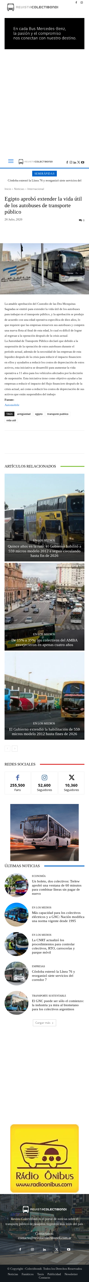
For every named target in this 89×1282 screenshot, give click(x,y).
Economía (39, 876)
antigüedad (24, 414)
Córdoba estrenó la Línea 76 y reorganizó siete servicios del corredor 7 (44, 182)
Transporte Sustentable (49, 996)
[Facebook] (76, 2)
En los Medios (44, 540)
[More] (66, 232)
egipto (39, 414)
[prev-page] (7, 749)
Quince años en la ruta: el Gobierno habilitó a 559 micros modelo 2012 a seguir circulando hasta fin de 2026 (44, 551)
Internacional (35, 189)
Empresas (38, 966)
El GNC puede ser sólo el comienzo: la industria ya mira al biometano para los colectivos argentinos (58, 1005)
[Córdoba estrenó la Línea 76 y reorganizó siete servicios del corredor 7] (17, 973)
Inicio (8, 189)
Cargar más (42, 1023)
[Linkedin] (75, 162)
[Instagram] (81, 2)
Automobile (12, 405)
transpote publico (57, 414)
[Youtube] (82, 162)
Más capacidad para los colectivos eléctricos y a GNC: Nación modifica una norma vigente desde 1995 (58, 917)
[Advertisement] (44, 101)
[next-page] (15, 749)
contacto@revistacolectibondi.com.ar (44, 1238)
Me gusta (17, 775)
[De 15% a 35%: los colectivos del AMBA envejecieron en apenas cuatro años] (44, 607)
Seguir (44, 775)
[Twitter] (79, 162)
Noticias (19, 189)
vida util (11, 420)
